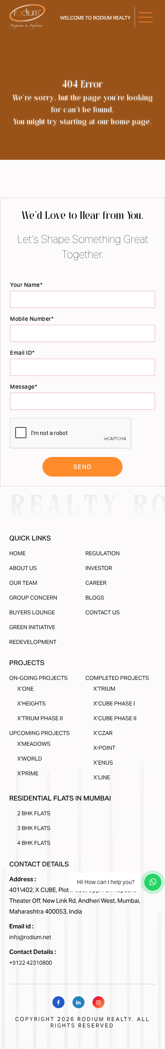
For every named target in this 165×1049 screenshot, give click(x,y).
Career (96, 583)
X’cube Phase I (114, 703)
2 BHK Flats (33, 813)
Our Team (23, 583)
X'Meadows (33, 744)
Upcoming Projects (39, 733)
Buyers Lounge (32, 612)
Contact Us (102, 612)
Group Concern (33, 597)
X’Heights (31, 703)
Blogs (94, 597)
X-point (104, 748)
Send (82, 467)
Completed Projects (117, 678)
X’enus (103, 762)
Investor (98, 568)
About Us (23, 568)
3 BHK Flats (33, 828)
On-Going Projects (38, 678)
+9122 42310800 (30, 963)
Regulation (102, 553)
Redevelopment (32, 642)
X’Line (101, 777)
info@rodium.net (30, 937)
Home (17, 553)
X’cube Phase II (115, 718)
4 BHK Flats (33, 843)
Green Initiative (32, 627)
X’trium (104, 688)
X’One (25, 688)
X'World (29, 758)
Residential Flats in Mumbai (60, 798)
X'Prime (27, 773)
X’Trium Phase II (40, 718)
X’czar (103, 733)
